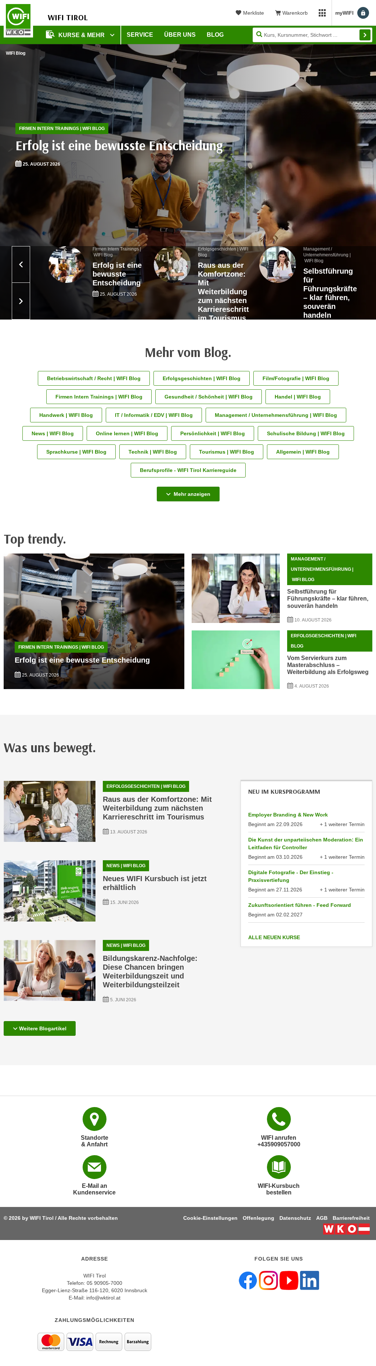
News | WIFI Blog (53, 433)
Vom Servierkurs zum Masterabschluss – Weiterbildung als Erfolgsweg (328, 665)
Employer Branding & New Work (288, 815)
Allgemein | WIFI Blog (303, 452)
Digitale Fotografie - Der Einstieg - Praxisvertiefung (290, 876)
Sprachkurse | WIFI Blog (76, 452)
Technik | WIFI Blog (153, 452)
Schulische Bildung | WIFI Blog (306, 433)
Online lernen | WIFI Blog (127, 433)
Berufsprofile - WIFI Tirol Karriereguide (188, 470)
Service (140, 35)
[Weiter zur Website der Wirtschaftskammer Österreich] (346, 1229)
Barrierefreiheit (351, 1218)
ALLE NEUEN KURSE (274, 937)
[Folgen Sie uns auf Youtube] (289, 1280)
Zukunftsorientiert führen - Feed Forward (299, 905)
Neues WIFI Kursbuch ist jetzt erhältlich (155, 883)
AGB (322, 1218)
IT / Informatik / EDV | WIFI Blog (154, 415)
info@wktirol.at (103, 1298)
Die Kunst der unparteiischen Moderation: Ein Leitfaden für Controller (305, 843)
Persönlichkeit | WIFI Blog (212, 433)
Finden (364, 34)
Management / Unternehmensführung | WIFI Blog (276, 415)
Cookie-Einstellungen (210, 1218)
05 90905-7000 (104, 1283)
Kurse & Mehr (82, 35)
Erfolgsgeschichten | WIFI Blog (202, 378)
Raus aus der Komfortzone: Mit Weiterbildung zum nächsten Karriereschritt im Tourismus (157, 808)
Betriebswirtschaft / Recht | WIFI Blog (94, 378)
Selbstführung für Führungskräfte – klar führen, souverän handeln (327, 598)
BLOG (215, 35)
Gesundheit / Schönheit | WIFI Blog (208, 397)
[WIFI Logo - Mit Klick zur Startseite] (18, 19)
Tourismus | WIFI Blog (226, 452)
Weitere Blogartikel (42, 1028)
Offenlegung (258, 1218)
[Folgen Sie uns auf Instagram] (268, 1280)
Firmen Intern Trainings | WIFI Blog (62, 128)
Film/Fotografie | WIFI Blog (296, 378)
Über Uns (180, 35)
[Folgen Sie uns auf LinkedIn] (309, 1280)
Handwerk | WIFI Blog (66, 415)
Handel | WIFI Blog (298, 397)
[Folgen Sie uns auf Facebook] (247, 1280)
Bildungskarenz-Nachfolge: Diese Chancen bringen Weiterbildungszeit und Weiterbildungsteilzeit (150, 971)
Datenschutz (295, 1218)
